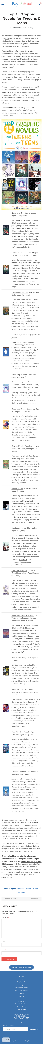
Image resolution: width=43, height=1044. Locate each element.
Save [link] (35, 888)
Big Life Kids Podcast (21, 990)
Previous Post (10, 899)
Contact (21, 976)
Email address (8, 1026)
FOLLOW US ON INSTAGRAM (21, 967)
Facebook (20, 889)
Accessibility (21, 1010)
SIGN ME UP (34, 1029)
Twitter (28, 889)
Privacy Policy (21, 1001)
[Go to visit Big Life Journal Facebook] (16, 1016)
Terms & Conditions (21, 1004)
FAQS (21, 979)
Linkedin (21, 892)
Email (4, 950)
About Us (21, 996)
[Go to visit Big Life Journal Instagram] (26, 1016)
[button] (6, 3)
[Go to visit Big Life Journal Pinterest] (21, 1016)
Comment (5, 918)
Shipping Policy (21, 982)
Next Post (34, 899)
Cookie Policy (21, 1007)
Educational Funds (21, 987)
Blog (21, 985)
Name (4, 941)
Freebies (21, 993)
